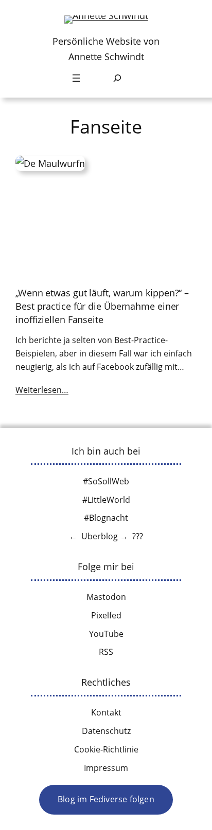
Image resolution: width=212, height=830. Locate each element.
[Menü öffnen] (76, 78)
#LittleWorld (106, 499)
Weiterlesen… (41, 389)
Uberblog (99, 536)
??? (137, 536)
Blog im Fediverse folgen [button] (106, 799)
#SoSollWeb (106, 481)
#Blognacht (106, 517)
